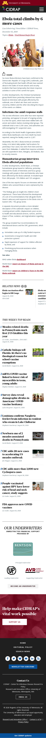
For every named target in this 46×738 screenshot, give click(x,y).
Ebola (10, 35)
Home (23, 643)
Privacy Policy (23, 722)
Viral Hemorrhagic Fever (25, 35)
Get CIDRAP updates (23, 735)
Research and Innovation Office (15, 719)
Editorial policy (23, 647)
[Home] (11, 9)
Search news (23, 651)
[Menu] (41, 9)
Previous (22, 286)
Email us (23, 697)
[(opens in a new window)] (16, 3)
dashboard (21, 259)
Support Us (14, 622)
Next (25, 286)
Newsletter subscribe (23, 667)
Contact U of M (35, 719)
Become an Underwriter (23, 586)
